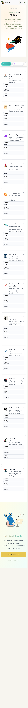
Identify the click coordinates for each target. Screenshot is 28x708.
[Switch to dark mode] (20, 2)
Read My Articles (13, 561)
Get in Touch (12, 554)
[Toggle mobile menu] (24, 2)
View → (22, 98)
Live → (22, 128)
